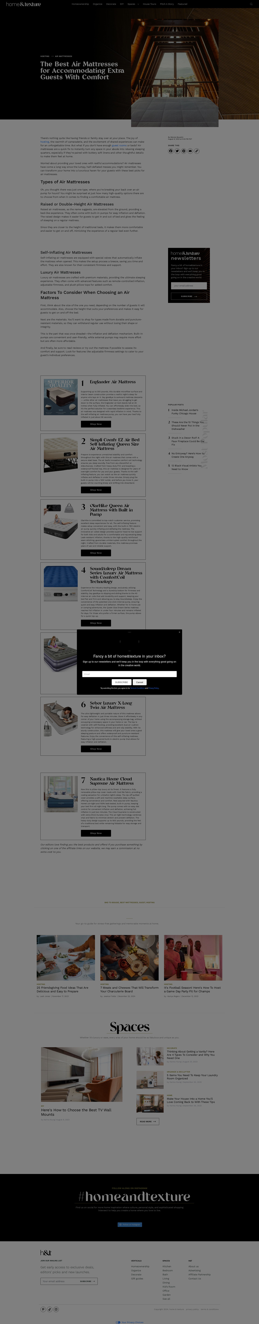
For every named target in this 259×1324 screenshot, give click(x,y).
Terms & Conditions (137, 688)
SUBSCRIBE (121, 682)
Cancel (139, 682)
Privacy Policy (153, 688)
